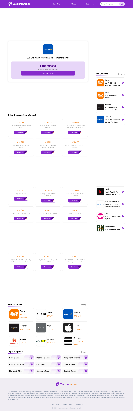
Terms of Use (67, 404)
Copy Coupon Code (48, 73)
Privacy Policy (54, 404)
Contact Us (79, 404)
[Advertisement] (48, 24)
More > (84, 305)
